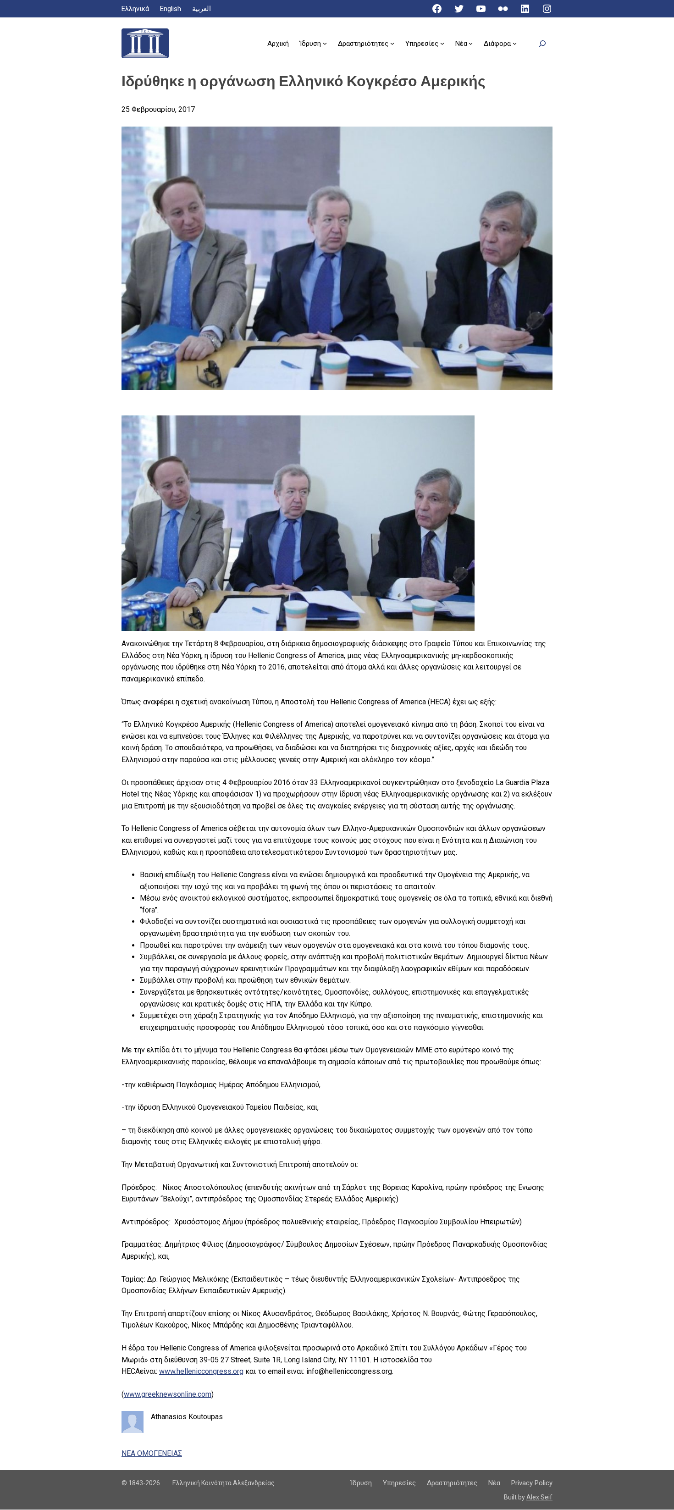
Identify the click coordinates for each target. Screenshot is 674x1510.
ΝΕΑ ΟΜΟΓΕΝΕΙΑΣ (152, 1453)
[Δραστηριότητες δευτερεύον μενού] (392, 43)
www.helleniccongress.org (201, 1371)
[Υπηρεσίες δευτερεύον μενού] (442, 43)
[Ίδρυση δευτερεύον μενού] (325, 43)
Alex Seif (539, 1497)
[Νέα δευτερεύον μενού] (471, 43)
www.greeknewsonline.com (167, 1394)
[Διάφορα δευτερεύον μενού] (515, 43)
